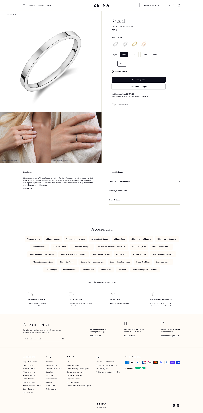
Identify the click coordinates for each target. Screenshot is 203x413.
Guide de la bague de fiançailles (78, 368)
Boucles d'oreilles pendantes (92, 262)
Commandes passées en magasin (79, 385)
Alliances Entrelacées (101, 254)
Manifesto (49, 362)
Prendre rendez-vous (151, 5)
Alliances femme (33, 239)
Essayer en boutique (139, 87)
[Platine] (125, 44)
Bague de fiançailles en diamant (145, 269)
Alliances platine (59, 247)
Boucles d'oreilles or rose (120, 262)
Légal (98, 357)
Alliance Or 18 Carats (100, 239)
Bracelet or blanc (143, 262)
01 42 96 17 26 (129, 336)
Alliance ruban (88, 269)
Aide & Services (73, 357)
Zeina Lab (49, 372)
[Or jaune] (134, 44)
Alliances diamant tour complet (42, 254)
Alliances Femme (29, 372)
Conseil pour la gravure (75, 372)
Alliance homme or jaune (81, 247)
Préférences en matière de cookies (108, 372)
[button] (24, 5)
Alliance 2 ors (119, 239)
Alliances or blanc (40, 247)
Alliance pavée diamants (166, 239)
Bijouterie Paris (51, 379)
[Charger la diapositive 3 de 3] (164, 104)
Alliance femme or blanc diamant (73, 254)
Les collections (29, 357)
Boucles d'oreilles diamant (32, 385)
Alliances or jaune (139, 247)
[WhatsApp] (91, 325)
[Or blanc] (116, 44)
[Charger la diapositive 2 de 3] (163, 104)
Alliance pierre (105, 269)
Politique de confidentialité (105, 362)
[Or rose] (144, 44)
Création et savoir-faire (54, 368)
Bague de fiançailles (30, 362)
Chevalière (122, 269)
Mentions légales (102, 368)
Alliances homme (53, 239)
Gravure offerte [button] (121, 71)
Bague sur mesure (73, 379)
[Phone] (125, 325)
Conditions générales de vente (106, 365)
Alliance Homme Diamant (141, 239)
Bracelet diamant (29, 382)
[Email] (162, 324)
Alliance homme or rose (161, 247)
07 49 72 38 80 (95, 336)
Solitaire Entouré (69, 269)
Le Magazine (50, 385)
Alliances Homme (29, 375)
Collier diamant (28, 379)
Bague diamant (28, 389)
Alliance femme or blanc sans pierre (112, 247)
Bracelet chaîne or (163, 262)
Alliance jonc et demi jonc (43, 262)
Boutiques (49, 375)
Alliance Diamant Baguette (163, 254)
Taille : (114, 64)
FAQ (68, 362)
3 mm (134, 54)
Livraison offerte (73, 382)
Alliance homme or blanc (75, 239)
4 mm (145, 54)
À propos (49, 357)
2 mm (124, 54)
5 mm (155, 54)
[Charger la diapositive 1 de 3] (161, 104)
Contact (49, 382)
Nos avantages (51, 365)
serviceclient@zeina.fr (170, 336)
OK (63, 339)
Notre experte (51, 389)
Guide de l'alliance (73, 365)
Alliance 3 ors (121, 254)
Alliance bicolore (139, 254)
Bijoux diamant (28, 392)
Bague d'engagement (74, 375)
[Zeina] (101, 5)
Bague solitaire (28, 365)
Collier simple (51, 269)
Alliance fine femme (66, 262)
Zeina (104, 407)
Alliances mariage (29, 368)
